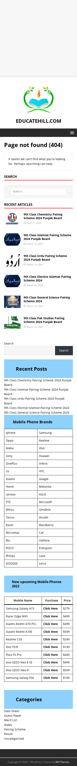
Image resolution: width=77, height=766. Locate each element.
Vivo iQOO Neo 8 (17, 670)
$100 (66, 678)
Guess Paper (12, 715)
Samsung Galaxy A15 (20, 608)
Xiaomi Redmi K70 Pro (21, 624)
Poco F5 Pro (13, 655)
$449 (66, 655)
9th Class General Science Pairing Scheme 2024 (47, 299)
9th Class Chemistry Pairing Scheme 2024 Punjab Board (43, 216)
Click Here (50, 608)
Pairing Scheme (14, 729)
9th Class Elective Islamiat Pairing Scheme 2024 (47, 278)
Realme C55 (14, 639)
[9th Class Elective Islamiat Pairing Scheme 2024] (12, 285)
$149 (66, 647)
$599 (66, 632)
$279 (66, 608)
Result (8, 734)
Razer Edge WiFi (17, 616)
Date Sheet (11, 711)
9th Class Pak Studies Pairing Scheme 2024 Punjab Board (44, 320)
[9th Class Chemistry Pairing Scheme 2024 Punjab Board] (12, 222)
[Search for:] (39, 191)
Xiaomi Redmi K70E (19, 632)
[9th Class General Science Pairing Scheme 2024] (12, 306)
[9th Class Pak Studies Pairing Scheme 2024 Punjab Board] (12, 326)
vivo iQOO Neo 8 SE (19, 662)
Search (9, 343)
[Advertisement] (38, 38)
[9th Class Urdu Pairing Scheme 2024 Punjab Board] (12, 264)
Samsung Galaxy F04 (20, 678)
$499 (66, 616)
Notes (8, 725)
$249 (66, 639)
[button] (71, 132)
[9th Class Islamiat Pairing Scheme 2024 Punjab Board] (12, 243)
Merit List (10, 720)
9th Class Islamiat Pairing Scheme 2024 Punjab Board (47, 237)
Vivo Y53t (12, 647)
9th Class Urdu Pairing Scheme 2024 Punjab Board (45, 258)
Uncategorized (14, 739)
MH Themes (62, 762)
